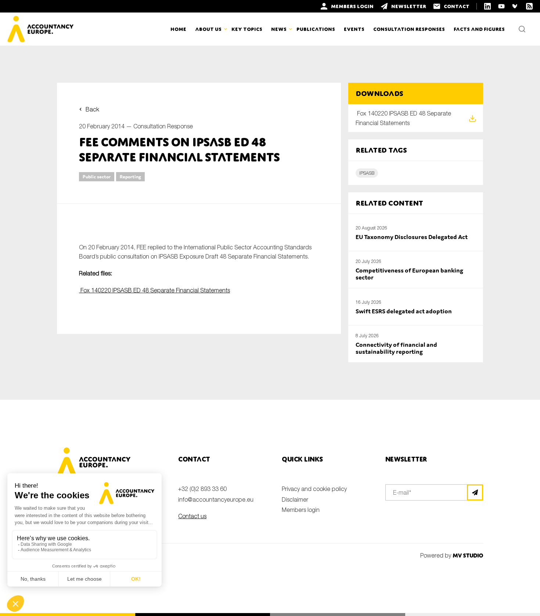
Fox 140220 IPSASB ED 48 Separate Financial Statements (154, 290)
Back (92, 109)
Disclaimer (295, 499)
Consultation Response (163, 126)
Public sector (97, 177)
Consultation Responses (409, 29)
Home (178, 29)
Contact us (192, 516)
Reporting (130, 177)
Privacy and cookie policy (314, 488)
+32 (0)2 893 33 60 (202, 488)
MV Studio (468, 555)
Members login (301, 509)
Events (354, 29)
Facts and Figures (479, 29)
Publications (315, 29)
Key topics (246, 29)
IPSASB (366, 173)
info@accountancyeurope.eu (215, 499)
